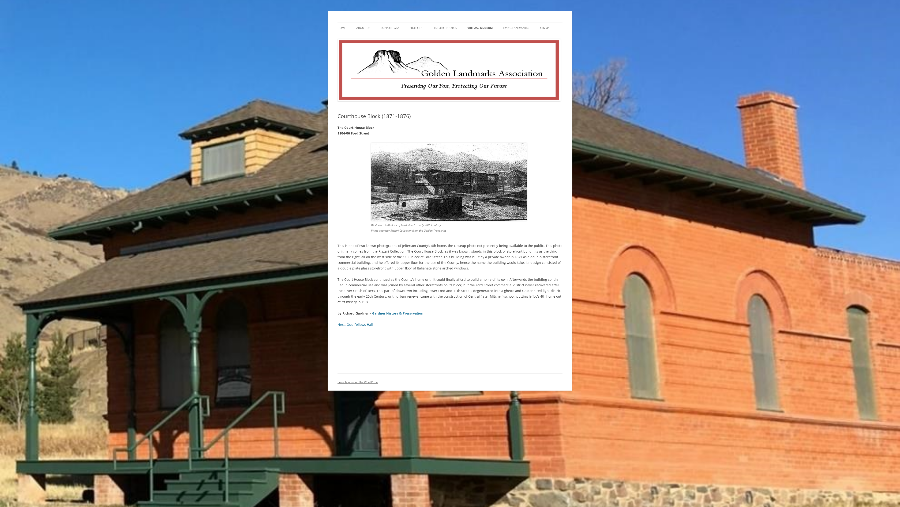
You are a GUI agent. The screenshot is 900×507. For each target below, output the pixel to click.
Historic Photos (445, 28)
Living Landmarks (516, 28)
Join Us (545, 28)
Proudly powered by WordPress (358, 382)
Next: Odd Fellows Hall (355, 324)
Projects (415, 28)
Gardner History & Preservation (397, 313)
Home (342, 28)
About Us (363, 28)
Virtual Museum (480, 28)
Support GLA (390, 28)
